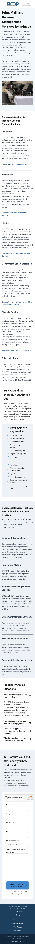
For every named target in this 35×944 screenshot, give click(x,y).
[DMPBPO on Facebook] (23, 941)
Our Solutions (18, 920)
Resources (17, 931)
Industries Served (17, 923)
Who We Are (17, 927)
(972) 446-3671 (17, 911)
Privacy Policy (14, 941)
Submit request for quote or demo (16, 885)
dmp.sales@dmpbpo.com (17, 915)
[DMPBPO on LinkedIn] (20, 941)
